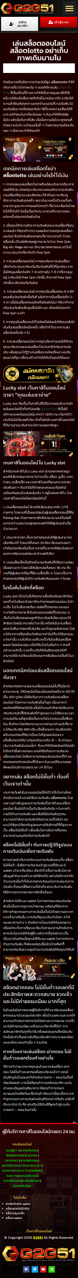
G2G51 (38, 1237)
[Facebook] (26, 1269)
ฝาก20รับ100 (28, 1175)
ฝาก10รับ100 (28, 1150)
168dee (36, 1170)
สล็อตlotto (49, 408)
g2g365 (31, 1155)
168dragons (15, 1155)
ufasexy (12, 1160)
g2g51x (7, 1170)
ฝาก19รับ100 (29, 1160)
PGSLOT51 (21, 1170)
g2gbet (11, 1150)
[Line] (51, 1269)
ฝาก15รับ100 (10, 1165)
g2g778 (11, 1175)
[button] (69, 8)
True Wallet (31, 1165)
